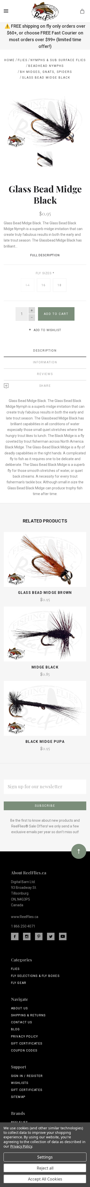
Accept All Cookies (45, 1179)
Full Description (45, 255)
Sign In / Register (27, 1076)
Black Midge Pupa (45, 742)
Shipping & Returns (28, 1015)
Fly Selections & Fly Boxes (35, 976)
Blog (15, 1029)
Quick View (45, 561)
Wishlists (19, 1083)
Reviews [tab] (45, 374)
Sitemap (18, 1097)
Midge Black (45, 667)
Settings (45, 1157)
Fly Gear (18, 983)
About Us (19, 1008)
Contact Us (21, 1022)
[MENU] (7, 11)
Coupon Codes (24, 1050)
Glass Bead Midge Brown (45, 593)
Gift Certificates (26, 1043)
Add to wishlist (46, 330)
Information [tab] (45, 362)
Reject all (45, 1168)
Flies (15, 969)
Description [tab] (45, 350)
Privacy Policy (24, 1036)
